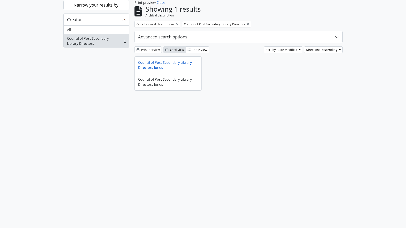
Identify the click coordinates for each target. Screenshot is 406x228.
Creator (74, 19)
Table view (199, 50)
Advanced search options (162, 37)
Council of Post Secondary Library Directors (96, 41)
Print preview (150, 50)
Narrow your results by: (96, 5)
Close (160, 2)
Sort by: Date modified (282, 50)
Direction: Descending (322, 50)
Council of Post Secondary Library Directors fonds (165, 65)
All (69, 29)
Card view (176, 50)
